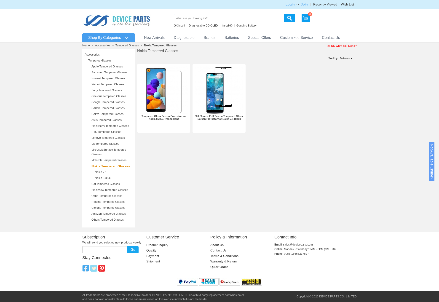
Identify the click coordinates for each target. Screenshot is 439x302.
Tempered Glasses (127, 45)
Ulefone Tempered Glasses (108, 207)
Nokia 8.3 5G (103, 178)
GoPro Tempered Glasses (107, 114)
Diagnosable (184, 38)
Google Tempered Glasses (108, 102)
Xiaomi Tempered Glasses (107, 84)
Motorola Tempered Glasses (108, 160)
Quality (151, 250)
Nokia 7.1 (101, 172)
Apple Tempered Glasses (107, 66)
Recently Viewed (325, 4)
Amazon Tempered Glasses (108, 213)
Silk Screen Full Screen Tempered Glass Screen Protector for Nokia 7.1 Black (219, 117)
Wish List (347, 4)
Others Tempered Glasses (107, 219)
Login (290, 4)
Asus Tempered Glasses (106, 120)
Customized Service (296, 38)
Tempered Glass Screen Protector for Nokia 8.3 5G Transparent (164, 117)
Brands (209, 38)
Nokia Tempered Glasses (110, 166)
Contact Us (331, 38)
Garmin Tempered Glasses (108, 108)
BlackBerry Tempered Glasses (110, 126)
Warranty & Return (223, 261)
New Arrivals (154, 38)
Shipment (153, 261)
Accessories (102, 45)
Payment (152, 256)
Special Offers (259, 38)
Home (86, 45)
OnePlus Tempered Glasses (108, 96)
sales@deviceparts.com (298, 244)
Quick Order (219, 267)
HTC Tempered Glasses (106, 132)
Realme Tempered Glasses (108, 201)
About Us (217, 245)
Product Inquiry (157, 245)
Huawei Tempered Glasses (108, 78)
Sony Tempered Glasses (106, 90)
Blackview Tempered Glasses (109, 190)
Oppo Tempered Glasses (106, 196)
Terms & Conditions (224, 256)
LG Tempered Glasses (105, 143)
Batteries (232, 38)
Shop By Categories (104, 38)
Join (304, 4)
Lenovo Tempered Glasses (108, 137)
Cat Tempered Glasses (105, 184)
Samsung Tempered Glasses (109, 72)
